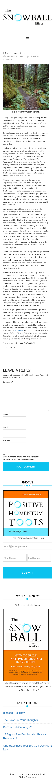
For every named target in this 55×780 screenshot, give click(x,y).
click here (19, 330)
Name (6, 414)
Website (6, 440)
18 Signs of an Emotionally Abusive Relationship (24, 736)
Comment (8, 382)
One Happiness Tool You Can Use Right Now (27, 747)
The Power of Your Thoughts (20, 720)
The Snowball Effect (27, 16)
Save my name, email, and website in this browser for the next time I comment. (21, 458)
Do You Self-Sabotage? (17, 727)
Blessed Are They (14, 713)
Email (6, 427)
